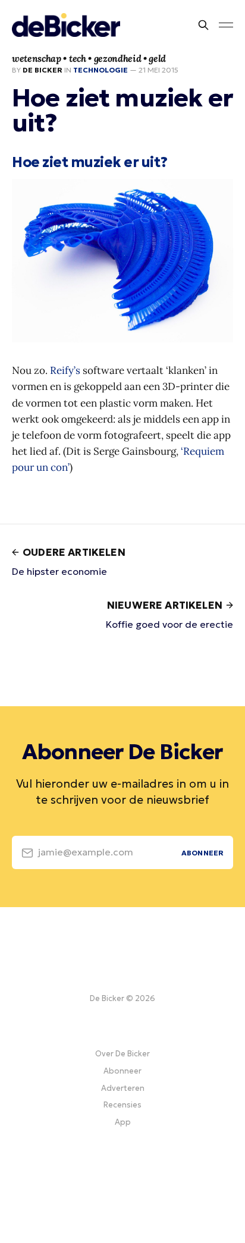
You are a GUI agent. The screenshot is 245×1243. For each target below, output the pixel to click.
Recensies (122, 1105)
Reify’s (65, 370)
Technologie (100, 69)
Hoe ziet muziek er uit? (89, 162)
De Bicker (42, 69)
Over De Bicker (122, 1054)
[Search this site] (203, 25)
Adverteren (123, 1088)
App (123, 1122)
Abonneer (122, 1071)
